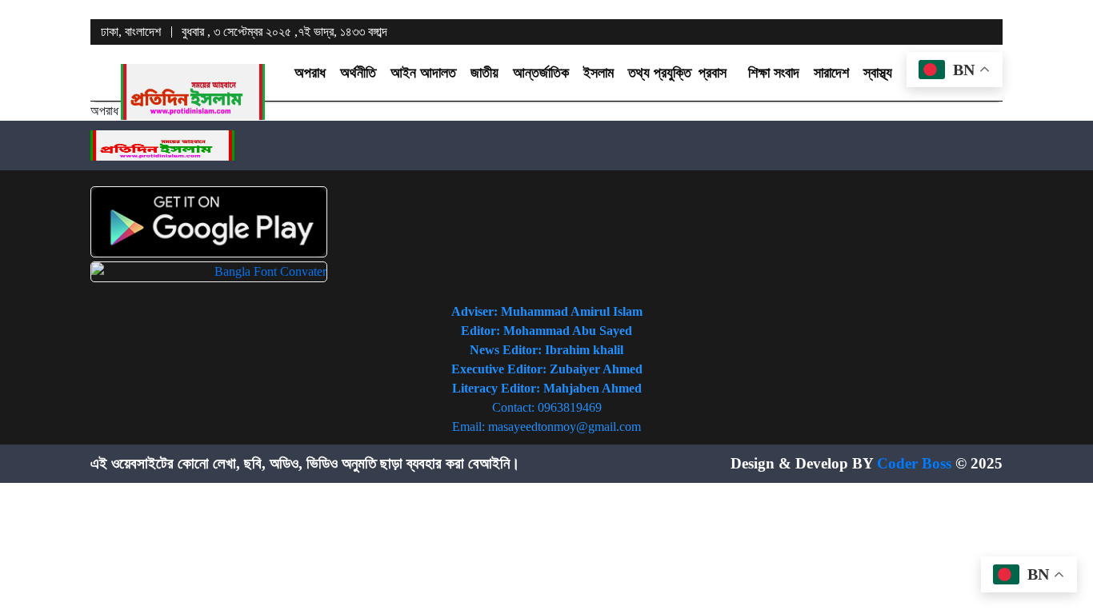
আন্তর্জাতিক (541, 73)
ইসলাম (598, 73)
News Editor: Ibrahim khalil (546, 350)
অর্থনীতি (358, 73)
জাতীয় (484, 73)
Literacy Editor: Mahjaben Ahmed (547, 388)
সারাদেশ (831, 73)
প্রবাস (713, 73)
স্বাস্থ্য (877, 73)
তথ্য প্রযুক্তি (659, 73)
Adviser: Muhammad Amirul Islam (547, 311)
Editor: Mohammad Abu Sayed (546, 330)
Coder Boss (914, 463)
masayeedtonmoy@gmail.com (564, 426)
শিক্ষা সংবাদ (773, 73)
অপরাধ (310, 73)
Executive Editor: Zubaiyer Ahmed (547, 369)
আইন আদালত (423, 73)
